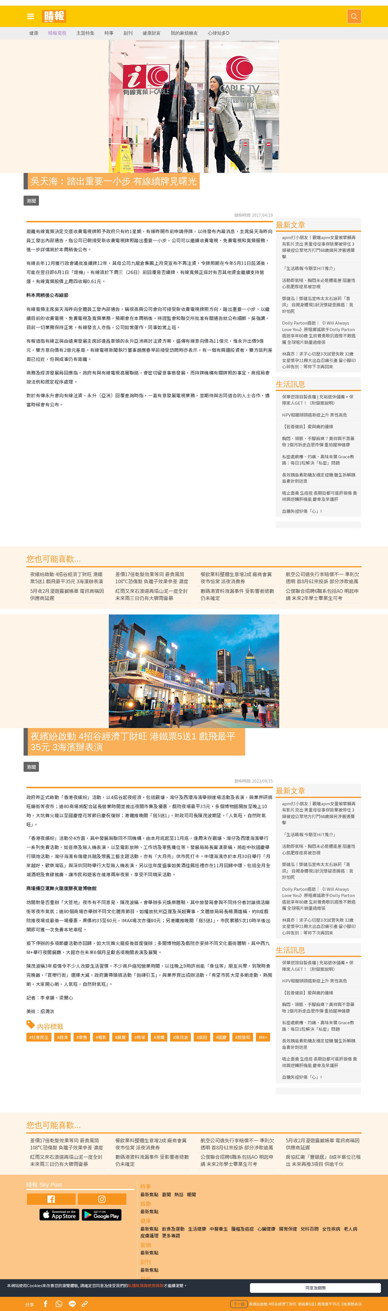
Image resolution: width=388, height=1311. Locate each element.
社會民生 (40, 1037)
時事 (109, 33)
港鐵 (160, 1037)
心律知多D (219, 33)
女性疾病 (331, 1228)
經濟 (63, 1037)
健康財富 (152, 33)
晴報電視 (57, 33)
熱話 (178, 1194)
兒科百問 (310, 1228)
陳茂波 (181, 1037)
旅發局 (243, 1037)
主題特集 (85, 33)
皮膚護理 (149, 1235)
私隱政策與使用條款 (146, 1285)
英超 (203, 1037)
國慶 (222, 1037)
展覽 (121, 1037)
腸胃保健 (288, 1228)
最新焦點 (149, 1194)
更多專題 (171, 1235)
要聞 (166, 1194)
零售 (83, 1037)
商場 (141, 1037)
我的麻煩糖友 (184, 33)
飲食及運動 (173, 1228)
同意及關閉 (316, 1288)
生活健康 (197, 1228)
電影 (102, 1037)
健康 (33, 33)
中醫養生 (219, 1228)
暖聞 (191, 1194)
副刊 (128, 33)
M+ (264, 1037)
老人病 (350, 1228)
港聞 (31, 200)
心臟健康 (266, 1228)
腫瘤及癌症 (242, 1228)
